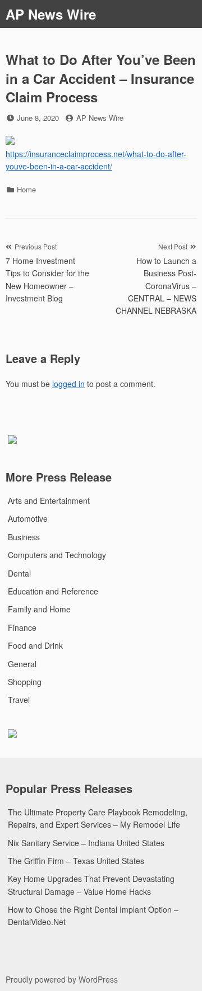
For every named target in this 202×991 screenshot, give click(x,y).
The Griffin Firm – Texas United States (76, 860)
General (22, 663)
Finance (22, 627)
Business (24, 536)
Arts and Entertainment (49, 500)
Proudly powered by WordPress (62, 979)
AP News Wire (51, 13)
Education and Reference (53, 591)
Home (26, 189)
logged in (68, 383)
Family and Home (39, 609)
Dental (19, 573)
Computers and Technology (57, 554)
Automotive (28, 518)
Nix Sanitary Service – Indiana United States (86, 842)
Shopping (25, 681)
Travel (19, 699)
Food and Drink (35, 645)
